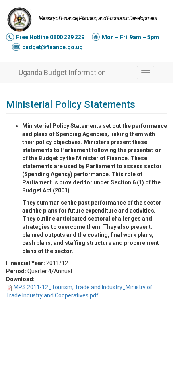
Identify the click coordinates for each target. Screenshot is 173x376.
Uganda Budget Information (62, 72)
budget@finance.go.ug (52, 47)
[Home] (19, 19)
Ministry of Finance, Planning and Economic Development (98, 18)
